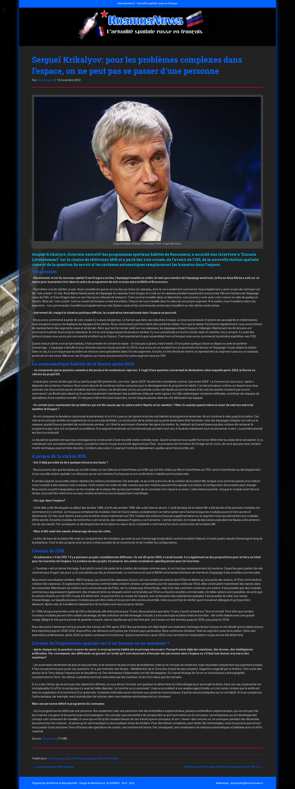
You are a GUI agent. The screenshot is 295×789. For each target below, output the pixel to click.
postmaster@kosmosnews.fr (247, 783)
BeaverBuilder (69, 783)
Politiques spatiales (83, 758)
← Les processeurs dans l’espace (53, 766)
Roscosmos (49, 738)
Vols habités (110, 758)
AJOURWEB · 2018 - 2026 (120, 783)
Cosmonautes (55, 758)
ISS (68, 758)
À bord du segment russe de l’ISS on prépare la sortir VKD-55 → (223, 766)
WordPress (52, 783)
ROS (99, 758)
